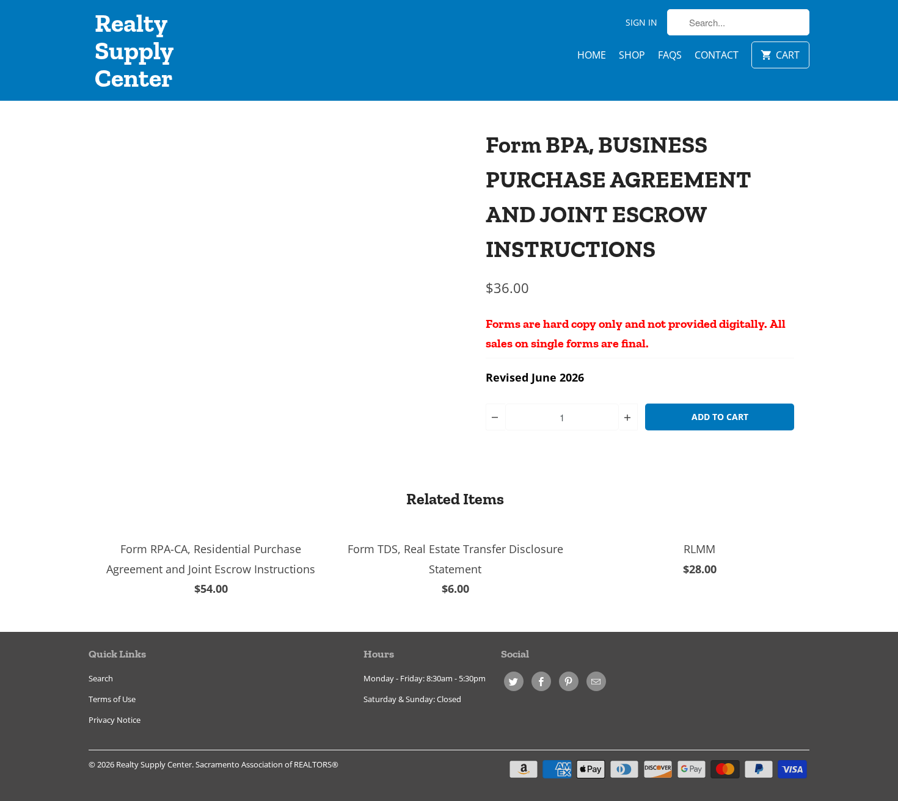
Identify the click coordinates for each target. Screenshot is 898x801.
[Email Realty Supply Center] (596, 681)
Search (101, 678)
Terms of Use (112, 699)
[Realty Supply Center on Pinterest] (569, 681)
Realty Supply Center (134, 50)
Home (591, 55)
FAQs (670, 55)
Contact (717, 55)
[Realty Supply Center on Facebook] (541, 681)
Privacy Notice (115, 719)
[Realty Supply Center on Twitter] (514, 681)
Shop (632, 55)
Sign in (641, 22)
